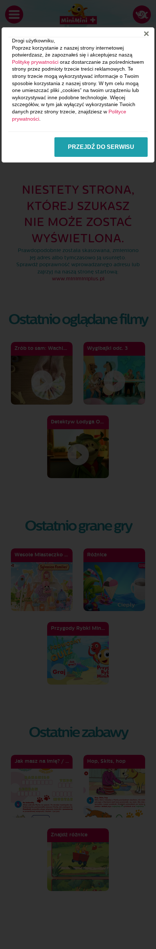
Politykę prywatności (35, 62)
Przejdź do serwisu (101, 147)
